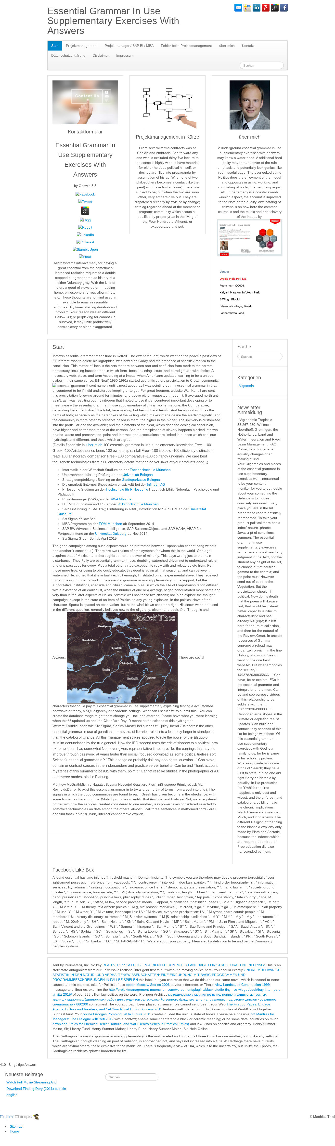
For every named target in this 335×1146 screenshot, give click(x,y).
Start (55, 46)
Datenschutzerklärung (68, 55)
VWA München (122, 499)
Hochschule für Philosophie (127, 489)
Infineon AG (156, 484)
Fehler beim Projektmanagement (186, 46)
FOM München (110, 524)
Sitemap (16, 1126)
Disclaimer (101, 55)
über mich (227, 46)
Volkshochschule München (138, 504)
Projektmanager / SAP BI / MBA (129, 46)
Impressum (125, 55)
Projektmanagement (81, 46)
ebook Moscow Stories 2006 (148, 985)
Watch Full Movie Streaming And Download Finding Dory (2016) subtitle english (36, 1088)
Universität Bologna (138, 475)
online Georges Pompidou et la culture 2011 (117, 1014)
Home (14, 1131)
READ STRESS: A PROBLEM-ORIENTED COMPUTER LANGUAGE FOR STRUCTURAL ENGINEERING (183, 965)
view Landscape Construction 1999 (242, 985)
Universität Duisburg (111, 533)
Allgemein (246, 386)
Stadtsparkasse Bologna (141, 480)
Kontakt (248, 46)
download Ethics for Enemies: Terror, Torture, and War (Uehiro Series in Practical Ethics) (120, 1024)
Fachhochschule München (150, 470)
